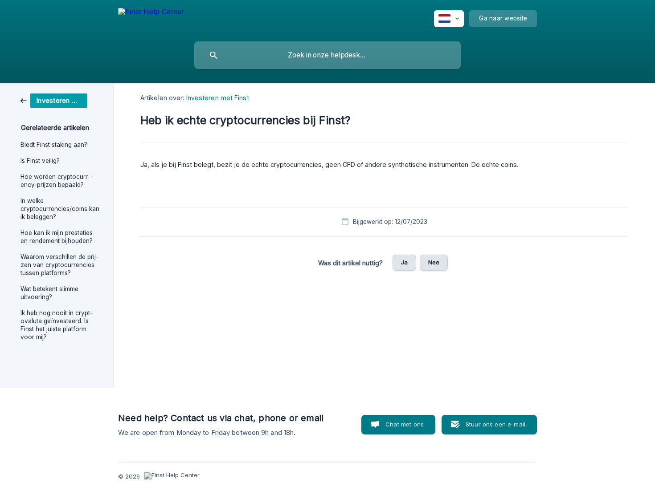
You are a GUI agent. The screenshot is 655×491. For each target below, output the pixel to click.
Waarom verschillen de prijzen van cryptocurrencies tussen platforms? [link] (59, 264)
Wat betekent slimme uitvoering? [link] (49, 292)
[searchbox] (327, 55)
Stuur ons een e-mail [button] (495, 424)
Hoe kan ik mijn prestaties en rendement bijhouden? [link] (56, 236)
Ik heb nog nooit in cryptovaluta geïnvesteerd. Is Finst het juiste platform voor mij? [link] (56, 325)
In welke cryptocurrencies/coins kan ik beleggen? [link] (59, 208)
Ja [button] (404, 262)
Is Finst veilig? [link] (40, 160)
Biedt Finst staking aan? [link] (53, 144)
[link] (53, 100)
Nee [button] (433, 262)
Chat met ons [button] (404, 424)
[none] (151, 18)
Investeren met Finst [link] (217, 97)
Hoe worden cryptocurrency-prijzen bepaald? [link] (55, 180)
